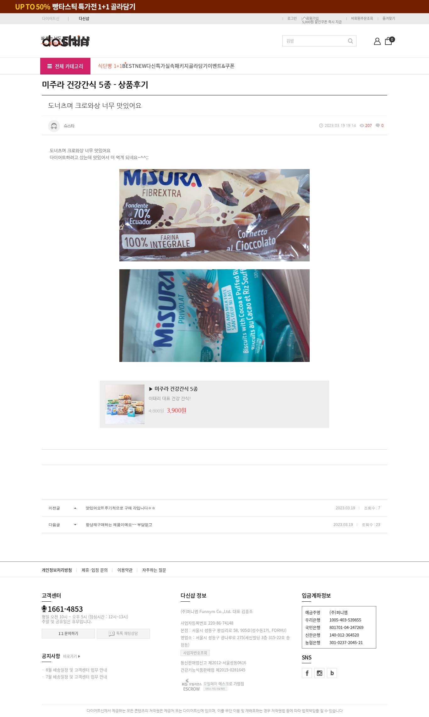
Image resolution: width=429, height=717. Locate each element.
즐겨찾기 (389, 18)
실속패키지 (177, 65)
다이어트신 (50, 18)
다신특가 (155, 65)
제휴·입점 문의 (95, 570)
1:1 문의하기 (68, 633)
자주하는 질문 (154, 570)
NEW (140, 65)
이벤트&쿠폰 (221, 65)
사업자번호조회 (195, 653)
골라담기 (198, 65)
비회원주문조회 (362, 18)
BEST (128, 65)
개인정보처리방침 (57, 570)
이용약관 (125, 570)
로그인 (292, 18)
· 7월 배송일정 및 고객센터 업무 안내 (74, 677)
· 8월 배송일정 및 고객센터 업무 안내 (74, 670)
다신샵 (84, 18)
